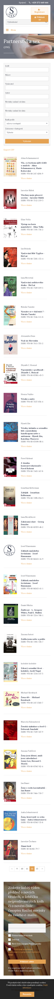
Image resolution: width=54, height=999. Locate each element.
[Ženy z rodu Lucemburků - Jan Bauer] (11, 792)
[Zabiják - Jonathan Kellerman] (11, 496)
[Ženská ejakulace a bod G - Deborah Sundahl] (11, 730)
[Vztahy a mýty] (11, 403)
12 (32, 868)
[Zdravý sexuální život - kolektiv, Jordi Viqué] (11, 672)
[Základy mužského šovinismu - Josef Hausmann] (11, 550)
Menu (13, 30)
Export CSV (9, 149)
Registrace (40, 12)
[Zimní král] (11, 850)
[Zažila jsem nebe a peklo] (11, 643)
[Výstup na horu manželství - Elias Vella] (11, 228)
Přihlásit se (41, 18)
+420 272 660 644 (40, 2)
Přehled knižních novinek (22, 935)
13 (37, 868)
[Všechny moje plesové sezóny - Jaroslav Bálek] (11, 199)
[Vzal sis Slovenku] (11, 345)
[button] (47, 88)
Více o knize (26, 178)
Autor (7, 93)
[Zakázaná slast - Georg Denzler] (11, 525)
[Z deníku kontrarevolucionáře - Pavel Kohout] (11, 467)
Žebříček (15, 939)
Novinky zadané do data (15, 110)
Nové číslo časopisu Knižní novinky (26, 943)
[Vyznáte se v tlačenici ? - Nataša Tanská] (11, 315)
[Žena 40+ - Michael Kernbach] (11, 699)
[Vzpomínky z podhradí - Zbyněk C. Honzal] (11, 374)
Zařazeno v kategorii (14, 128)
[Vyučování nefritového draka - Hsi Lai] (11, 286)
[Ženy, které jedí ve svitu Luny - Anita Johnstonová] (11, 821)
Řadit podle (10, 119)
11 (27, 868)
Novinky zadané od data (15, 101)
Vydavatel (9, 84)
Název (8, 75)
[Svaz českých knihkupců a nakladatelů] (13, 12)
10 (22, 868)
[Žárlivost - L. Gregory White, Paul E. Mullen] (11, 614)
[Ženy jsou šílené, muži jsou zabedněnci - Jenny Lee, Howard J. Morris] (11, 759)
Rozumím (27, 994)
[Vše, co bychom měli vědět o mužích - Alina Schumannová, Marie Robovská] (11, 167)
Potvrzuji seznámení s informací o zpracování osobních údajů (24, 952)
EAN (7, 66)
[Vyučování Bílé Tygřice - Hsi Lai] (11, 257)
